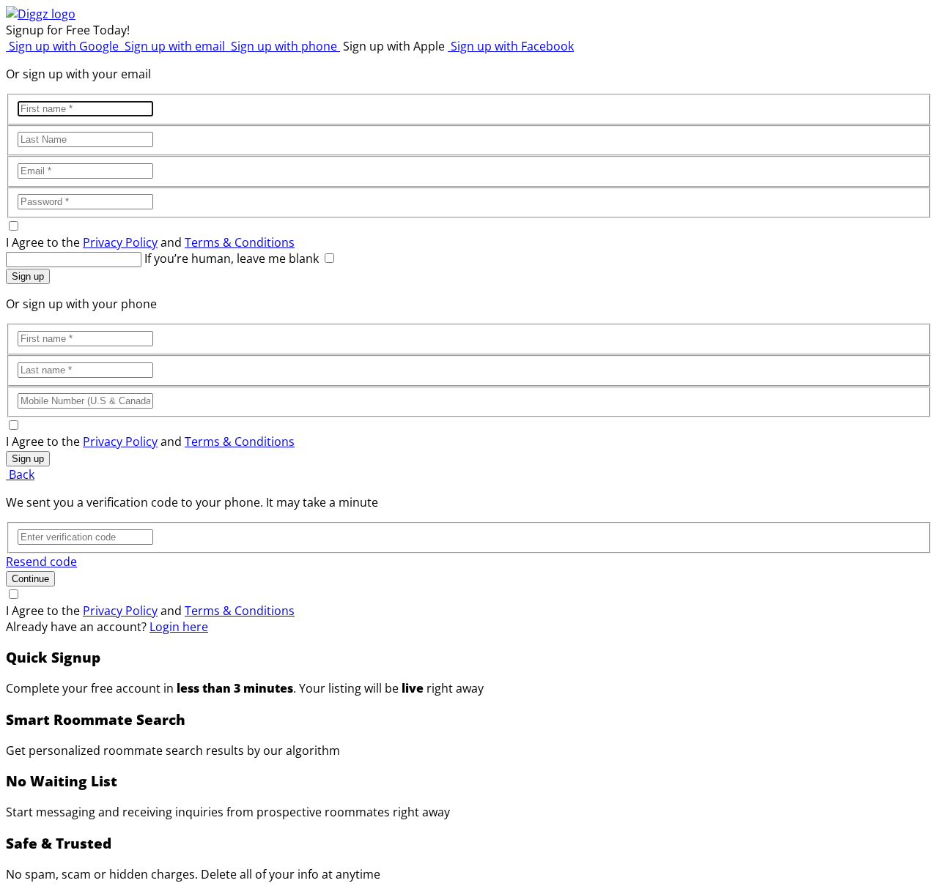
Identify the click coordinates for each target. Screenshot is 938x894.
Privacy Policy (120, 242)
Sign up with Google (64, 46)
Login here (178, 627)
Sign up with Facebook (511, 46)
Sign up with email (175, 46)
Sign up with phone (284, 46)
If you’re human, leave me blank (231, 258)
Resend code (41, 562)
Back (20, 474)
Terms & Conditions (240, 242)
